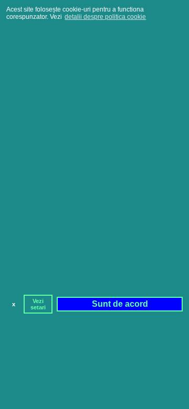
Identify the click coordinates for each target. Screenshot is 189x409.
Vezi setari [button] (38, 304)
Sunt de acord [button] (120, 303)
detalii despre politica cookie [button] (105, 16)
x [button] (13, 304)
